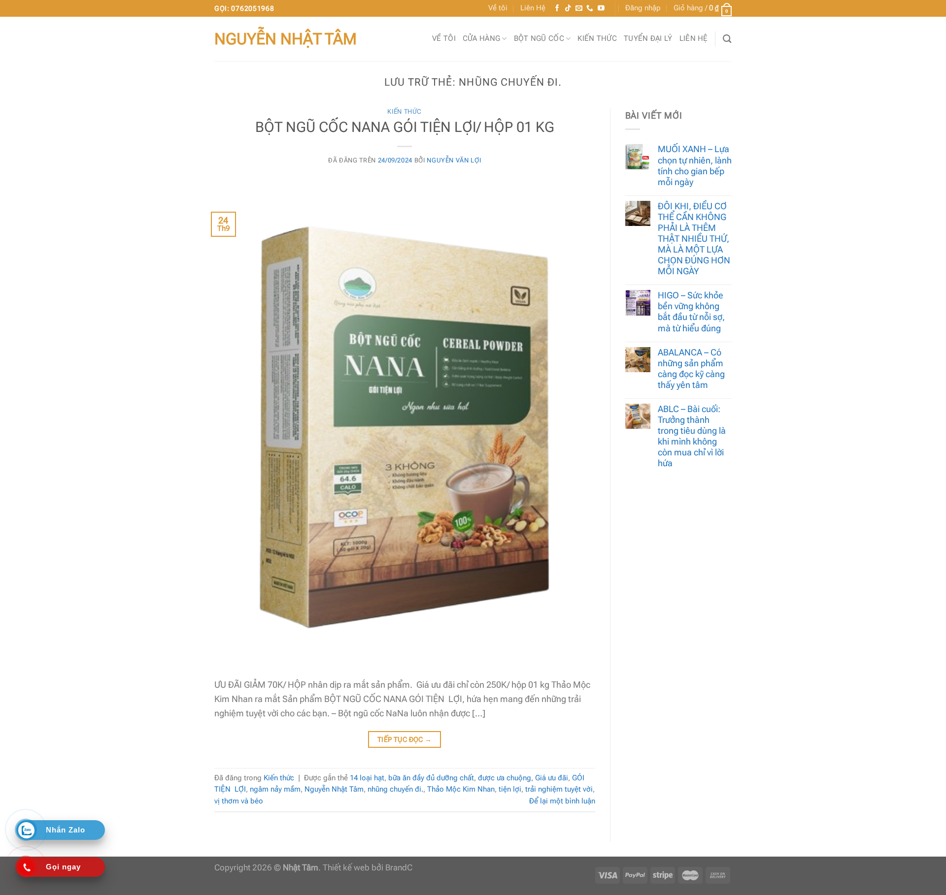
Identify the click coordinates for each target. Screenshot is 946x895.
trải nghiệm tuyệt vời (559, 789)
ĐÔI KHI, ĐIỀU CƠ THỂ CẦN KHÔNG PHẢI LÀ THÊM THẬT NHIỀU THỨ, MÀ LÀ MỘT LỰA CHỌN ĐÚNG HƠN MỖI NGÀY (694, 238)
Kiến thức (597, 38)
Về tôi (497, 7)
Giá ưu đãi (551, 777)
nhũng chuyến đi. (395, 789)
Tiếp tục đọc (404, 739)
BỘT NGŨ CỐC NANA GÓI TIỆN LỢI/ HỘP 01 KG (404, 127)
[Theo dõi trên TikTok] (568, 8)
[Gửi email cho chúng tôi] (578, 8)
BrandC (398, 867)
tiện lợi (510, 789)
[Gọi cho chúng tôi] (589, 8)
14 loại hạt (367, 777)
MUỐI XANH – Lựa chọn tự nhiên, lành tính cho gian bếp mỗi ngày (695, 165)
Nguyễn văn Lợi (454, 160)
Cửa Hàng (481, 38)
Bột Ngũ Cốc (539, 38)
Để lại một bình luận (562, 801)
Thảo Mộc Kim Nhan (461, 789)
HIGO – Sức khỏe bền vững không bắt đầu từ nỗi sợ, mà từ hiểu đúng (691, 311)
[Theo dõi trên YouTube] (601, 8)
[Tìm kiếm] (727, 39)
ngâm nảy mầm (275, 789)
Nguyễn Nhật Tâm (285, 39)
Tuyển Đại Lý (648, 38)
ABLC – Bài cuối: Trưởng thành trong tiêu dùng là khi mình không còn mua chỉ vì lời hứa (692, 436)
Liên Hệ (532, 7)
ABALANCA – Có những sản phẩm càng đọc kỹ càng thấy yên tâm (691, 368)
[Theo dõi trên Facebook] (557, 8)
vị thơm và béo (238, 801)
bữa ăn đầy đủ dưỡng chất (431, 777)
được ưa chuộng (504, 777)
